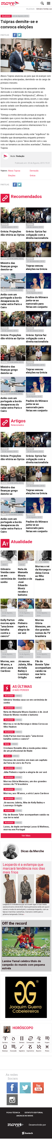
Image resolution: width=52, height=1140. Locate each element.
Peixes (47, 1051)
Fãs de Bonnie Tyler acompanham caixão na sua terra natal (43, 669)
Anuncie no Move (24, 1116)
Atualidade (25, 9)
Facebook (15, 35)
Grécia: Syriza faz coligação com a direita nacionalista (37, 234)
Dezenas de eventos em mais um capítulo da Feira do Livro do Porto (25, 761)
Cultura (7, 756)
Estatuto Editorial (34, 1113)
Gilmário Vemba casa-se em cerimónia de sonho (8, 575)
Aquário (38, 1051)
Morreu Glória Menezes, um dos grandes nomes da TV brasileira (42, 628)
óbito (38, 562)
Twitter (19, 35)
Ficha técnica (13, 1113)
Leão (38, 1042)
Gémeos (21, 1042)
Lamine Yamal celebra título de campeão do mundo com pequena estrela (23, 964)
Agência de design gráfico (27, 1133)
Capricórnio (30, 1051)
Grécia (32, 175)
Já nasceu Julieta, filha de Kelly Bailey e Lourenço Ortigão (25, 669)
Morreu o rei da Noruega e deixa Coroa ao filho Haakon (43, 573)
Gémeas (22, 610)
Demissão (34, 171)
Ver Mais (26, 835)
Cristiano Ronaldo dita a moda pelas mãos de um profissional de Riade (25, 749)
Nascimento (24, 651)
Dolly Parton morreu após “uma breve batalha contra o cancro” (8, 628)
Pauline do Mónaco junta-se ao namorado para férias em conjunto (37, 302)
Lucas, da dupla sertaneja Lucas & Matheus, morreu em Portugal (26, 828)
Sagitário (22, 1051)
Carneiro (5, 1042)
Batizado (22, 562)
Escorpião (13, 1051)
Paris (4, 290)
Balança (5, 1051)
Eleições (11, 175)
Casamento (6, 562)
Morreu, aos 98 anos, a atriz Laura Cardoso (7, 666)
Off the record (14, 923)
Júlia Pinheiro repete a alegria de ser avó (23, 626)
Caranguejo (30, 1042)
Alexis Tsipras (14, 171)
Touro (13, 1042)
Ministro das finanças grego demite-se (9, 266)
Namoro (30, 290)
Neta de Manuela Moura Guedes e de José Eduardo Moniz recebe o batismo (25, 582)
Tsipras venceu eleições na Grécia (36, 267)
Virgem (47, 1042)
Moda (7, 744)
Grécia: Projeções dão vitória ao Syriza (12, 233)
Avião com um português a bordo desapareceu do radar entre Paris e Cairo (11, 301)
